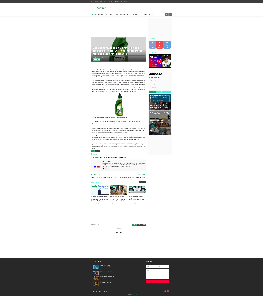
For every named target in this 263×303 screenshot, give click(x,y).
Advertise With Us (148, 14)
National (100, 14)
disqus (138, 224)
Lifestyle (134, 14)
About (105, 1)
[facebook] (170, 1)
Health (128, 14)
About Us (95, 291)
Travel (140, 14)
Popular (152, 91)
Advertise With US (125, 1)
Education (122, 14)
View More (143, 182)
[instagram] (168, 291)
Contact (110, 1)
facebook (143, 224)
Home (101, 1)
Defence (107, 14)
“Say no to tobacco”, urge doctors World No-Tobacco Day (158, 97)
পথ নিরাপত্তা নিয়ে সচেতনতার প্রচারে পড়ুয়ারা (107, 271)
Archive (167, 91)
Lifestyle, (106, 57)
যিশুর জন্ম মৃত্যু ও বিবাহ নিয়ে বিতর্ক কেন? (107, 282)
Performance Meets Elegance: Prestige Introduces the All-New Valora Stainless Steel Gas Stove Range (136, 198)
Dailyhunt (117, 1)
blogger (135, 224)
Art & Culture (114, 14)
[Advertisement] (138, 7)
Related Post (95, 182)
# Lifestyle (97, 150)
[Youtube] (170, 291)
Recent (160, 91)
